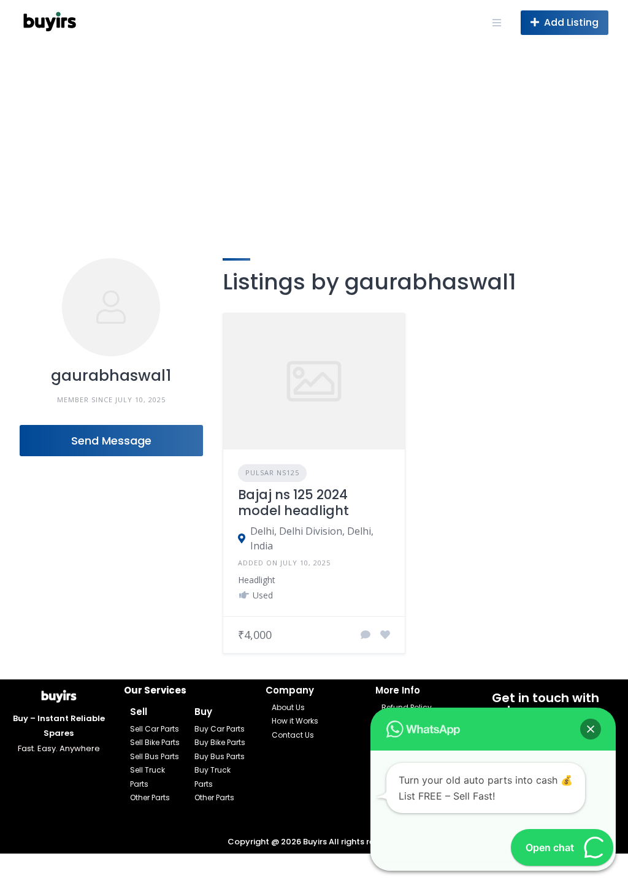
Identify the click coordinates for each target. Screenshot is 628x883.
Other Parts (150, 797)
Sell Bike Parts (155, 742)
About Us (288, 707)
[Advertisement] (314, 137)
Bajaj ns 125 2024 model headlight (293, 502)
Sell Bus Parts (154, 756)
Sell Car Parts (154, 729)
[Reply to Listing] (365, 634)
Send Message (111, 440)
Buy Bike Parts (219, 742)
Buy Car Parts (219, 729)
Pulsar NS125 (272, 472)
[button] (590, 729)
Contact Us (293, 735)
